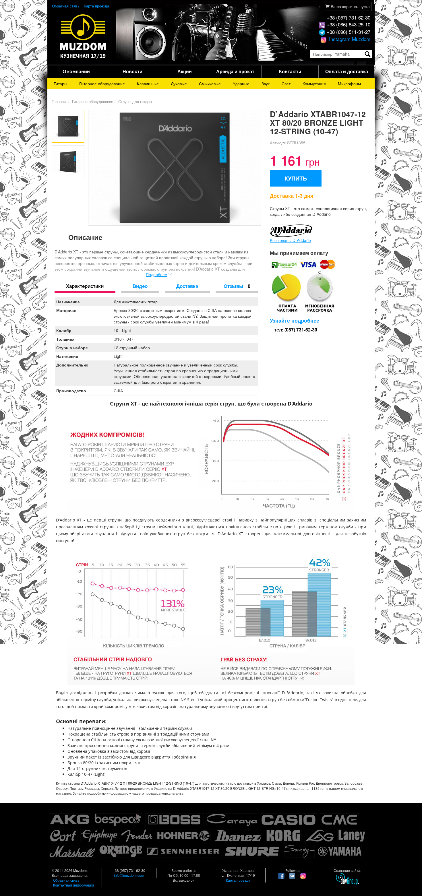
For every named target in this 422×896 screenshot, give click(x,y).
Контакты (290, 71)
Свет (286, 83)
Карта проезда (96, 6)
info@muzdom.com (129, 875)
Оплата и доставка (346, 71)
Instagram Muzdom (349, 38)
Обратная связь (66, 6)
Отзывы (237, 285)
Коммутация (314, 83)
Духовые (179, 83)
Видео (140, 285)
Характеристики (85, 285)
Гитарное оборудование (102, 83)
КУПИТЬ (295, 178)
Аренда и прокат (235, 71)
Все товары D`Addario (290, 240)
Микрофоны (349, 83)
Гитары (60, 83)
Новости (132, 71)
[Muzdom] (83, 36)
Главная (59, 101)
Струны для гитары (135, 101)
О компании (76, 71)
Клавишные (148, 83)
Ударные (241, 83)
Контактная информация (73, 885)
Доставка (187, 285)
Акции (184, 71)
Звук (266, 83)
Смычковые (210, 83)
